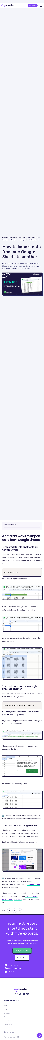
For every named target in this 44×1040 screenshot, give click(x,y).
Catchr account (33, 884)
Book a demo (22, 958)
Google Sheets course (19, 237)
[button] (41, 5)
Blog (5, 1017)
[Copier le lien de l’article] (20, 910)
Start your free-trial (22, 951)
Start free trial (33, 6)
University (6, 237)
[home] (9, 5)
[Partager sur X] (14, 910)
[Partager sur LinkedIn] (9, 910)
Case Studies (8, 1021)
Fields (6, 1009)
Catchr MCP (8, 1025)
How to (32, 237)
